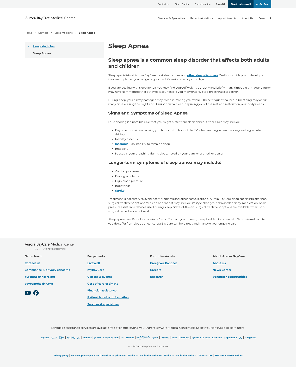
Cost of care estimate (102, 283)
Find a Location (203, 4)
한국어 (155, 337)
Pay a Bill (220, 4)
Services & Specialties (171, 18)
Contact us (32, 263)
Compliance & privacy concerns (47, 270)
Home (28, 32)
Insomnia (122, 144)
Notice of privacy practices (85, 355)
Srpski (206, 337)
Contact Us (163, 4)
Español (45, 337)
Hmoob (130, 337)
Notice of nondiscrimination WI (145, 355)
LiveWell (93, 263)
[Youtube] (27, 293)
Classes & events (99, 276)
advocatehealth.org (39, 283)
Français (87, 337)
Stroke (120, 190)
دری (79, 337)
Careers (155, 270)
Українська (230, 337)
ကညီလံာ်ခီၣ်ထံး (143, 337)
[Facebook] (36, 293)
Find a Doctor (182, 4)
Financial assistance (101, 290)
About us (219, 263)
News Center (222, 270)
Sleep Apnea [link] (87, 32)
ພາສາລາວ (165, 337)
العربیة (54, 337)
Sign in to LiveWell (241, 4)
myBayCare (262, 4)
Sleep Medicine (64, 32)
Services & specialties (103, 304)
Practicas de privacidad (113, 355)
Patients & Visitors (201, 18)
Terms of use (206, 355)
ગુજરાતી (97, 337)
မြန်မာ (61, 337)
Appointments (227, 18)
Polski (174, 337)
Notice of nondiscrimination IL (180, 355)
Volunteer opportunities (230, 276)
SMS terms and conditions (229, 355)
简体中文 (71, 337)
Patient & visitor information (108, 297)
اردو (240, 337)
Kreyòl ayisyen (111, 337)
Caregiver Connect (163, 263)
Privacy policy (61, 355)
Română (184, 337)
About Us (247, 18)
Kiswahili (217, 337)
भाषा (122, 337)
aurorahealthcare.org (40, 276)
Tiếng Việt (250, 337)
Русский (196, 337)
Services (43, 32)
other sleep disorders (202, 75)
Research (156, 276)
